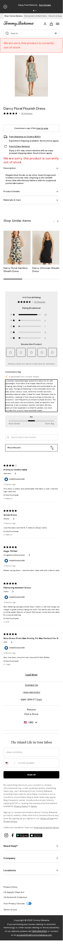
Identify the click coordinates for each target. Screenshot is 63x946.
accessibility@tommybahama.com (34, 935)
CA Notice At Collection (15, 897)
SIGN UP (31, 774)
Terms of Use (46, 818)
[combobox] (10, 763)
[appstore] (36, 835)
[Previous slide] (53, 221)
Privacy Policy (21, 806)
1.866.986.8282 (39, 931)
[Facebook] (13, 835)
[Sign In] (45, 23)
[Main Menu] (57, 23)
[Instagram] (6, 835)
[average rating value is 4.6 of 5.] (11, 113)
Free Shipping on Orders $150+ (25, 136)
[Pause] (5, 7)
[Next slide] (57, 221)
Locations (9, 870)
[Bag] (51, 23)
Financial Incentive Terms (46, 827)
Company (9, 858)
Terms (34, 806)
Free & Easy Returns (19, 146)
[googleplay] (23, 835)
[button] (33, 10)
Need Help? (10, 846)
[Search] (55, 33)
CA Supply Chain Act (13, 892)
